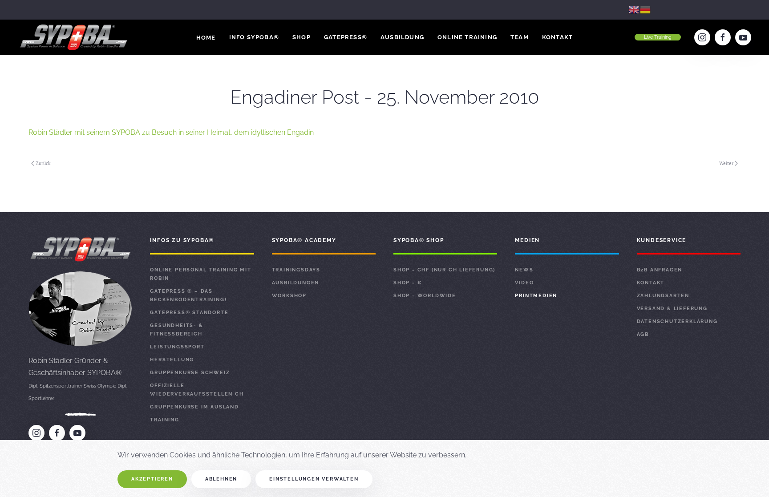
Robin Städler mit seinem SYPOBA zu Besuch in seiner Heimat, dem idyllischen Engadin (171, 132)
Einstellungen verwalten (313, 479)
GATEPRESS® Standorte (189, 312)
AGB (643, 334)
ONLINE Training (467, 37)
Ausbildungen (296, 283)
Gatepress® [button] (345, 37)
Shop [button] (301, 37)
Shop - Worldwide (424, 296)
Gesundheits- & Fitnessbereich (176, 330)
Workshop (289, 296)
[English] (634, 9)
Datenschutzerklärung (677, 321)
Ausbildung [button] (402, 37)
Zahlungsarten (663, 296)
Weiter (726, 163)
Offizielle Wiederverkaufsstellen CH (196, 390)
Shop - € (407, 283)
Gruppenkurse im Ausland (194, 407)
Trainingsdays (296, 270)
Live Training (658, 37)
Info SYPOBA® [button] (254, 37)
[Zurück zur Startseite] (75, 37)
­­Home (206, 37)
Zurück (43, 163)
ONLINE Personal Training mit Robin (200, 274)
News (524, 270)
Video (524, 283)
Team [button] (519, 37)
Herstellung (172, 360)
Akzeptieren (152, 479)
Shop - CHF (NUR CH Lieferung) (444, 270)
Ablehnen (221, 479)
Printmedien (536, 296)
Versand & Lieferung (672, 308)
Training (164, 420)
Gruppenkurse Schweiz (190, 373)
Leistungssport (177, 347)
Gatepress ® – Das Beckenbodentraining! (188, 295)
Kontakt (557, 37)
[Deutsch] (646, 9)
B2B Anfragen (660, 270)
